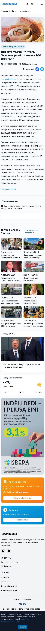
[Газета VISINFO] (32, 4)
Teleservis (27, 600)
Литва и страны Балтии (21, 11)
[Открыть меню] (41, 3)
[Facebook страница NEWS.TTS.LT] (9, 551)
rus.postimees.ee (8, 79)
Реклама (4, 582)
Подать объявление (22, 498)
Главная (4, 11)
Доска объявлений (9, 586)
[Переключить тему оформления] (36, 4)
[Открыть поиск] (27, 4)
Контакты (5, 577)
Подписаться (22, 520)
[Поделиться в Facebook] (37, 69)
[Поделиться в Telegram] (42, 69)
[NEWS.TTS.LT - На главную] (9, 4)
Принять (22, 627)
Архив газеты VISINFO (10, 590)
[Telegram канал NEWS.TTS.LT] (3, 551)
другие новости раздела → (31, 231)
